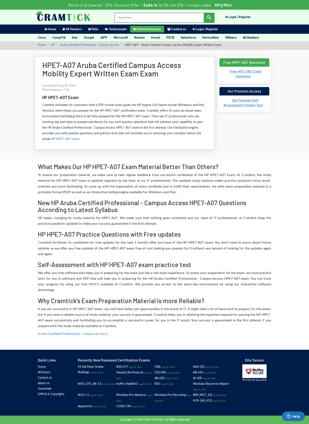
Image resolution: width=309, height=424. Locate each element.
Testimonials (117, 29)
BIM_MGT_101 (203, 395)
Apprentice (85, 406)
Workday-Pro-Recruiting (170, 395)
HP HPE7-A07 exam (65, 139)
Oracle (155, 37)
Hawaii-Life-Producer (130, 372)
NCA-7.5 (83, 395)
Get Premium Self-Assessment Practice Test (243, 102)
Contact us (178, 29)
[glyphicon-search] (209, 17)
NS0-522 (199, 366)
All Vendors (73, 29)
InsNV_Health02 (126, 383)
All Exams (44, 372)
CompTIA (59, 37)
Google (89, 37)
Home (51, 29)
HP (53, 45)
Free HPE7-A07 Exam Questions (246, 73)
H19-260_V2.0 (202, 400)
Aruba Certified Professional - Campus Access (89, 45)
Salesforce (188, 37)
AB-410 (198, 372)
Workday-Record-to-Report (211, 383)
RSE (157, 383)
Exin (75, 37)
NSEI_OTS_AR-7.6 (89, 383)
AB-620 (159, 378)
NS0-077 (122, 366)
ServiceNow (210, 37)
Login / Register (239, 17)
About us (44, 383)
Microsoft (121, 37)
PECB (170, 37)
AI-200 (197, 378)
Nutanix (139, 37)
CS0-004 (160, 372)
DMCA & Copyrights (51, 394)
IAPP (103, 37)
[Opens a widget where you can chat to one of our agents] (293, 416)
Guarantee (44, 388)
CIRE (157, 366)
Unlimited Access (148, 29)
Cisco (42, 37)
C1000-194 (123, 406)
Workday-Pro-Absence (130, 395)
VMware (230, 37)
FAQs (95, 29)
